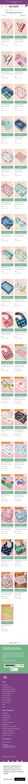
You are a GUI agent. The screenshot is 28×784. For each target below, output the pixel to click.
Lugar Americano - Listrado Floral (19, 170)
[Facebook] (4, 761)
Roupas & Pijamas (7, 700)
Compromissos (6, 717)
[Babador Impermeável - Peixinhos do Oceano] (21, 515)
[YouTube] (21, 761)
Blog (3, 706)
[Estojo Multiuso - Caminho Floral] (7, 27)
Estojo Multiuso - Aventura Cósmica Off (7, 73)
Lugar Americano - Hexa (6, 626)
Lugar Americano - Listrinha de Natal (19, 365)
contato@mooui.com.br (8, 747)
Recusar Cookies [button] (8, 779)
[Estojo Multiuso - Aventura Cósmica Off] (7, 59)
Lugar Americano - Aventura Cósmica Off (20, 300)
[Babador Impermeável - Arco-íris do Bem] (7, 580)
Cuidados (5, 720)
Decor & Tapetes (6, 693)
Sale (3, 704)
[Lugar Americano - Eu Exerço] (7, 417)
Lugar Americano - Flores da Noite (19, 430)
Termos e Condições (8, 731)
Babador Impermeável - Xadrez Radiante (7, 333)
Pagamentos (5, 724)
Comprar (7, 37)
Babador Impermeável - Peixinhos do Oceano (21, 528)
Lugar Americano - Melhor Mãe (19, 593)
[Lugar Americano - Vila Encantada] (7, 124)
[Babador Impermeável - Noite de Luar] (7, 547)
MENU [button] (4, 682)
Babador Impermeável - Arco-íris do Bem (7, 593)
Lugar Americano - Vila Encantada (7, 138)
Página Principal (8, 10)
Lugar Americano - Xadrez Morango (19, 105)
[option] (14, 2)
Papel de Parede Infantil (8, 691)
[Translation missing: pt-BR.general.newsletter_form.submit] (24, 661)
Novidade (5, 684)
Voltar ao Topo (13, 642)
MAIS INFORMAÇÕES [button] (8, 710)
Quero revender (6, 735)
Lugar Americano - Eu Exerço (7, 430)
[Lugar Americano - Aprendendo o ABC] (7, 189)
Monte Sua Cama (7, 687)
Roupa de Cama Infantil (8, 689)
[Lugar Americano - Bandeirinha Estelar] (7, 287)
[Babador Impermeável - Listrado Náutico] (7, 352)
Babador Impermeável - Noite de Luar (7, 561)
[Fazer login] (22, 6)
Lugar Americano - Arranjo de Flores (19, 495)
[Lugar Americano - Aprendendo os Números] (21, 189)
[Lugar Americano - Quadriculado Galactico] (21, 124)
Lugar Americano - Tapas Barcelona (6, 398)
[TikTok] (17, 761)
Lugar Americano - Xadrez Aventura (6, 105)
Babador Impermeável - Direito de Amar (7, 528)
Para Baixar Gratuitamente (9, 726)
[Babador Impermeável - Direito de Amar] (7, 515)
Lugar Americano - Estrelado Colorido (6, 463)
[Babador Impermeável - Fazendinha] (21, 547)
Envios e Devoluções (8, 722)
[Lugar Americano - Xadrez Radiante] (21, 59)
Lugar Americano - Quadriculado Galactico (19, 138)
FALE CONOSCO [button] (6, 739)
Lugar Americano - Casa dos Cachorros (6, 268)
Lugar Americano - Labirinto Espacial (6, 235)
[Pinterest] (12, 761)
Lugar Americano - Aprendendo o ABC (6, 203)
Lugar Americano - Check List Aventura (20, 268)
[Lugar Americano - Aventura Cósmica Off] (21, 287)
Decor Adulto (6, 702)
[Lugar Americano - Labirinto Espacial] (7, 222)
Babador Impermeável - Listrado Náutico (7, 365)
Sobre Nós (5, 713)
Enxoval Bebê (6, 695)
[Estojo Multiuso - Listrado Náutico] (21, 27)
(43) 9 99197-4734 (7, 746)
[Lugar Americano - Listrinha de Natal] (21, 352)
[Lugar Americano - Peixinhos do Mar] (21, 450)
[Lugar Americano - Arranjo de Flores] (21, 482)
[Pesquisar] (6, 6)
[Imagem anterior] (3, 27)
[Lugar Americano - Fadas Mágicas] (7, 157)
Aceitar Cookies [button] (20, 779)
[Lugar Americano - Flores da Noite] (21, 417)
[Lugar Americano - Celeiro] (7, 482)
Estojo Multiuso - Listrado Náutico (19, 40)
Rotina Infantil (6, 698)
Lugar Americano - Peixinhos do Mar (19, 463)
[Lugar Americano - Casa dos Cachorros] (7, 255)
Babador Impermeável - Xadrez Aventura (20, 333)
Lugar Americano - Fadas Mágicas (6, 170)
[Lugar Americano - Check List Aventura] (21, 255)
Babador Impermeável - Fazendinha (20, 561)
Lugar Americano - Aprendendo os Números (19, 203)
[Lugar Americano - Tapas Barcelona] (7, 385)
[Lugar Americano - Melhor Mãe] (21, 580)
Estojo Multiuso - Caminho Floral (5, 40)
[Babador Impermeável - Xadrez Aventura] (21, 320)
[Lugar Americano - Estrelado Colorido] (7, 450)
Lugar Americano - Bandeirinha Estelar (6, 300)
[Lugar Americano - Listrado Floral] (21, 157)
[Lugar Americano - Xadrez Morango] (21, 92)
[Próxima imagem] (11, 27)
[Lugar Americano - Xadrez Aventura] (7, 92)
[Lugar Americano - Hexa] (7, 612)
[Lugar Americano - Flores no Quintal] (21, 222)
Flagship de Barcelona (8, 733)
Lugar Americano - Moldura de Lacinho (20, 398)
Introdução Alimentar (19, 10)
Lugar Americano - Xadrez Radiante (19, 73)
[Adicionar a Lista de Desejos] (12, 20)
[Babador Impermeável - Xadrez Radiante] (7, 320)
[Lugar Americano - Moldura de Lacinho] (21, 385)
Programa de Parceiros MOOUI (10, 728)
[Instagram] (8, 761)
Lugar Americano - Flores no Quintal (19, 235)
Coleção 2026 (6, 715)
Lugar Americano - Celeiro (6, 495)
